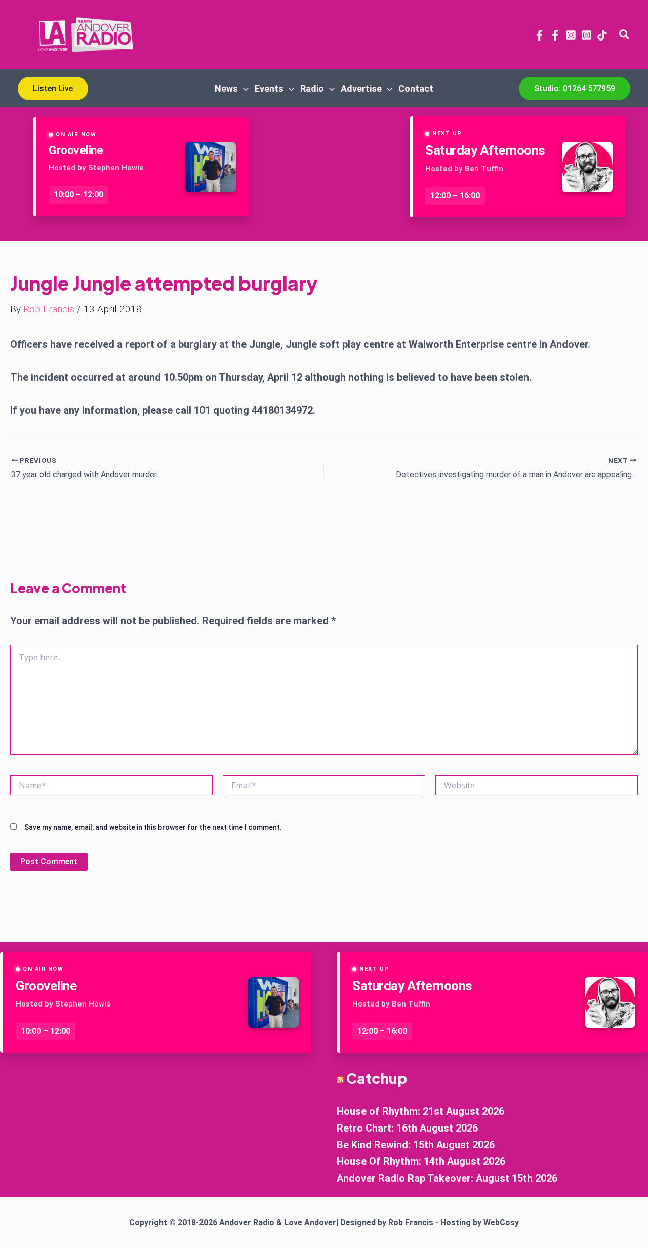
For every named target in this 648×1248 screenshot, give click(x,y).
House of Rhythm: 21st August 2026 (420, 1111)
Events (269, 88)
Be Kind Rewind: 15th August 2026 (416, 1145)
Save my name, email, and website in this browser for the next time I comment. (153, 827)
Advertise (361, 88)
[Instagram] (571, 35)
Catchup (376, 1078)
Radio (312, 88)
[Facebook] (539, 35)
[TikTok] (602, 35)
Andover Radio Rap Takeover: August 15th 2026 (447, 1178)
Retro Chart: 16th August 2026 (407, 1128)
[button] (624, 35)
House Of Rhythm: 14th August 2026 (421, 1161)
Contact (415, 88)
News (226, 88)
